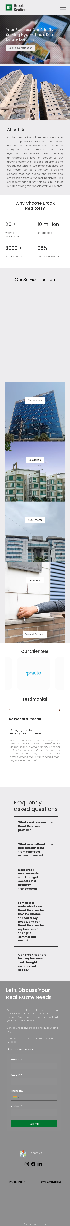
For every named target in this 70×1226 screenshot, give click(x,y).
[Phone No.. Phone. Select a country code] (16, 1097)
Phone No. (18, 1090)
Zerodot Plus (40, 1224)
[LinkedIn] (39, 1164)
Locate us (36, 1153)
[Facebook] (33, 1164)
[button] (20, 48)
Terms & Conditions (50, 1181)
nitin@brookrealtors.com (20, 1049)
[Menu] (63, 7)
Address (16, 1106)
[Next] (58, 709)
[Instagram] (27, 1164)
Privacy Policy (17, 1181)
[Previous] (11, 709)
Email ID (16, 1075)
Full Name (17, 1059)
